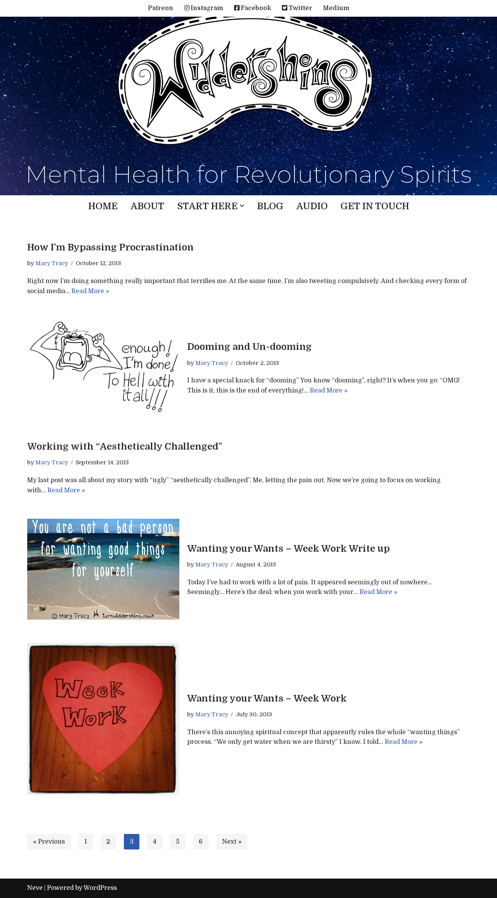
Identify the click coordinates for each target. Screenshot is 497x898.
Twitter (300, 8)
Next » (232, 841)
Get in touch (375, 206)
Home (103, 206)
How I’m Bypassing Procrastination (110, 247)
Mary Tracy (51, 263)
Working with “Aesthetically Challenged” (124, 446)
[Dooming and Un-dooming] (103, 368)
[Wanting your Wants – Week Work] (103, 719)
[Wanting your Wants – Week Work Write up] (103, 569)
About (147, 206)
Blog (270, 206)
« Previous (49, 841)
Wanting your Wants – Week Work (267, 698)
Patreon (160, 8)
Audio (312, 206)
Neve (35, 887)
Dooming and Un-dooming (249, 346)
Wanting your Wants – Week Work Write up (288, 548)
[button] (242, 205)
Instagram (207, 8)
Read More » (90, 291)
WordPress (100, 887)
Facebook (256, 8)
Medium (336, 8)
